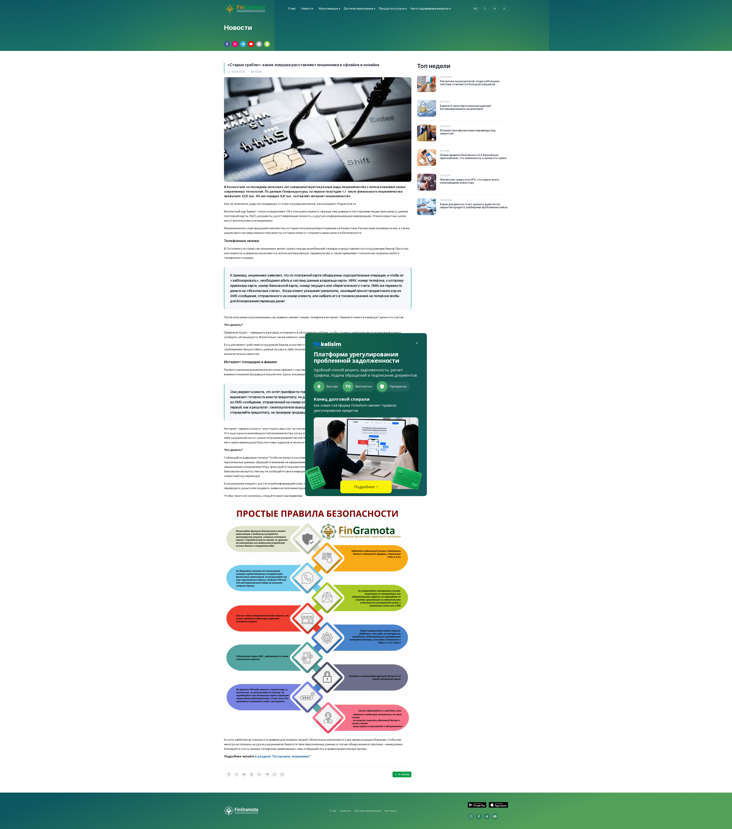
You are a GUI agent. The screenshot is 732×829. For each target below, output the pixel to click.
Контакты (391, 810)
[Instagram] (282, 774)
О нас (292, 8)
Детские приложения (367, 810)
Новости (307, 8)
